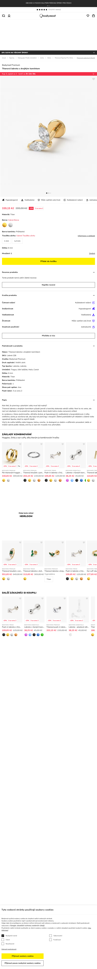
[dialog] (48, 937)
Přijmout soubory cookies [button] (22, 956)
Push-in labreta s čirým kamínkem (54, 472)
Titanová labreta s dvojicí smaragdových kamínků (54, 571)
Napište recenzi (48, 285)
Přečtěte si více (48, 335)
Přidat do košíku (48, 261)
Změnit (92, 253)
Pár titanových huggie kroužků (12, 472)
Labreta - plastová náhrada (79, 627)
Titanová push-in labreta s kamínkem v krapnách (56, 627)
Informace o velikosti (86, 236)
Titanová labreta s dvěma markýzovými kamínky (33, 571)
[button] (48, 136)
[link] (4, 224)
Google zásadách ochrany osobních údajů (27, 925)
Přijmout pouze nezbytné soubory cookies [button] (23, 963)
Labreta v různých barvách (76, 472)
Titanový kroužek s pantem (33, 472)
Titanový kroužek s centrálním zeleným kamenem (12, 571)
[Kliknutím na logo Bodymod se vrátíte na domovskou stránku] (48, 16)
